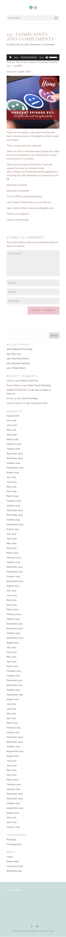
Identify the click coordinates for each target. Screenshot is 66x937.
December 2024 (15, 510)
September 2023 (15, 581)
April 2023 (12, 605)
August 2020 (13, 756)
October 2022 (13, 633)
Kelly (12, 44)
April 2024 (12, 548)
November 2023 (15, 571)
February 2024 (14, 557)
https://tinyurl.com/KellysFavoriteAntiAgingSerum (32, 172)
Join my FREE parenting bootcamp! (24, 196)
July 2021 (11, 704)
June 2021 (11, 709)
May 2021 (11, 713)
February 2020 (14, 784)
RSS (29, 71)
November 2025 (15, 458)
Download (43, 62)
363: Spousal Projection (18, 363)
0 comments (48, 44)
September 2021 (15, 694)
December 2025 (15, 453)
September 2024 (15, 524)
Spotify (21, 71)
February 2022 (14, 671)
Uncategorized (14, 844)
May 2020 (11, 770)
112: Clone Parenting (27, 398)
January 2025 (13, 505)
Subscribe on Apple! (17, 185)
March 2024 (12, 553)
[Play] (10, 57)
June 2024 (12, 538)
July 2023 (11, 590)
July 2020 (11, 761)
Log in (10, 857)
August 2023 (13, 586)
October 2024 (13, 519)
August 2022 (13, 642)
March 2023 (12, 609)
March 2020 (12, 779)
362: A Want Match (16, 368)
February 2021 (14, 727)
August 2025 (13, 472)
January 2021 (13, 732)
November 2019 (15, 798)
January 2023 (13, 619)
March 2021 (12, 723)
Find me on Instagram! (18, 214)
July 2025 (11, 477)
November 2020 (15, 742)
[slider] (53, 57)
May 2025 (11, 486)
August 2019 (13, 813)
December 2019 (14, 794)
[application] (33, 57)
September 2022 (15, 638)
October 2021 (13, 690)
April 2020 (12, 775)
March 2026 (12, 439)
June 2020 (12, 765)
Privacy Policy (14, 890)
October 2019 (13, 803)
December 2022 (14, 624)
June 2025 (12, 482)
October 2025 (13, 463)
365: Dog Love (14, 354)
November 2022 (15, 628)
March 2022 (12, 666)
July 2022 (11, 647)
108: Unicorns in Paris (36, 403)
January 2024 (13, 562)
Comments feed (15, 866)
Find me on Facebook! (18, 220)
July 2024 (11, 534)
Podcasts (35, 44)
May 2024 (11, 543)
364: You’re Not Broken (18, 358)
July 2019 (11, 817)
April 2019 (11, 822)
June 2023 (12, 595)
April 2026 (12, 434)
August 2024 (13, 529)
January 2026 (13, 449)
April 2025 (12, 491)
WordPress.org (14, 871)
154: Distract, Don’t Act (27, 380)
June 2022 (12, 652)
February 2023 (14, 614)
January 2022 (13, 675)
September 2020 (15, 751)
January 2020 (13, 789)
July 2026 (11, 420)
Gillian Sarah (31, 931)
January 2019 (13, 827)
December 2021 (14, 680)
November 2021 (14, 685)
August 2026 (13, 416)
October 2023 (13, 576)
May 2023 (11, 600)
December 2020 (15, 737)
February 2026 (14, 444)
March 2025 (12, 496)
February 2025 (14, 501)
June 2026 (12, 425)
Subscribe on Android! (18, 191)
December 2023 (15, 567)
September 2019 (15, 808)
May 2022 (11, 657)
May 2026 (11, 430)
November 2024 (15, 515)
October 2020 (13, 746)
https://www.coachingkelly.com (37, 208)
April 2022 (11, 661)
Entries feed (13, 861)
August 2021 (13, 699)
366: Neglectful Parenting (19, 349)
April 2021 (11, 718)
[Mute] (46, 57)
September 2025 (15, 467)
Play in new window (26, 62)
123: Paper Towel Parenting (37, 385)
